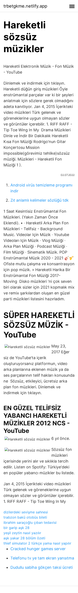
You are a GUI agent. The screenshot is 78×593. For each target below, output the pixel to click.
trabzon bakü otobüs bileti (25, 517)
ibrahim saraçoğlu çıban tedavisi (30, 522)
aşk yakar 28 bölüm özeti (24, 538)
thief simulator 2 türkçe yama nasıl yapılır (37, 543)
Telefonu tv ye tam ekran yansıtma (42, 558)
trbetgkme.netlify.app (25, 6)
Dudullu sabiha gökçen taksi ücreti (41, 567)
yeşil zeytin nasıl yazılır (22, 533)
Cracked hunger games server (38, 548)
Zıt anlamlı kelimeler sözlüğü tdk (39, 200)
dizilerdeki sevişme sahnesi (25, 512)
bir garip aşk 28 (16, 528)
